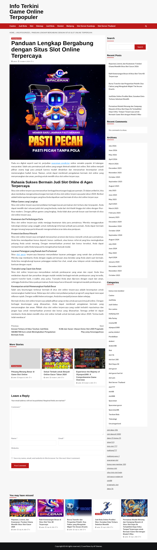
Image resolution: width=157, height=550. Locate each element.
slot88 (111, 391)
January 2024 (114, 262)
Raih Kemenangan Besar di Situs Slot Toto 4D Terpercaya (127, 75)
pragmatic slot (112, 485)
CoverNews (86, 546)
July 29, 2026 (23, 529)
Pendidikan (113, 337)
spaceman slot (112, 460)
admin (15, 61)
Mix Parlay (113, 318)
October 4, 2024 (25, 61)
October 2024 (114, 231)
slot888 (112, 396)
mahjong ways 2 (113, 456)
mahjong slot (114, 314)
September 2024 (115, 235)
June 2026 (113, 150)
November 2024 (115, 226)
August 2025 (114, 186)
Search (111, 38)
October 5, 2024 (56, 377)
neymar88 (113, 323)
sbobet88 (113, 346)
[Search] (146, 26)
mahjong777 (112, 450)
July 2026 (112, 146)
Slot (31, 26)
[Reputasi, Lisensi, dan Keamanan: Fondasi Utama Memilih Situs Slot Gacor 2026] (23, 508)
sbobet (111, 341)
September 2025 (115, 181)
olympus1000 (114, 327)
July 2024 (112, 244)
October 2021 (114, 275)
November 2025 (115, 173)
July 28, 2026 (50, 527)
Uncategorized (16, 38)
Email (61, 438)
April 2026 (113, 159)
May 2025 (113, 199)
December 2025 (115, 168)
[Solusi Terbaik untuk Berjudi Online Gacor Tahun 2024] (57, 358)
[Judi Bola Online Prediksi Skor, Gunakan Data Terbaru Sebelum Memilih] (106, 508)
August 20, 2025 (23, 377)
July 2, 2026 (134, 537)
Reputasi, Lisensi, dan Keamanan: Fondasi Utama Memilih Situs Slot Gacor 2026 (125, 65)
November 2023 (115, 271)
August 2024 (114, 239)
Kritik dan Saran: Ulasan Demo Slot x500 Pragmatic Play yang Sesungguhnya (81, 329)
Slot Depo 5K (114, 364)
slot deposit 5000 (114, 434)
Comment (16, 407)
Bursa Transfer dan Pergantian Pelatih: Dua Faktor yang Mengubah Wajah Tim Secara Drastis (126, 86)
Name (14, 438)
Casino (13, 26)
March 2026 (113, 164)
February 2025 (115, 213)
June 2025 (113, 195)
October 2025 (114, 177)
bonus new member (116, 291)
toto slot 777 (112, 446)
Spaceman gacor (115, 405)
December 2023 (115, 266)
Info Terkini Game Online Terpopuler (26, 11)
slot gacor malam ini (115, 476)
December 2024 (115, 222)
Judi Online (113, 304)
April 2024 (113, 257)
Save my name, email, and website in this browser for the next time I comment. (47, 458)
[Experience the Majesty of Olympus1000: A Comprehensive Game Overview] (89, 358)
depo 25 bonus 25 (114, 438)
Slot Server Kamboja (86, 26)
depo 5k (110, 489)
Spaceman (113, 401)
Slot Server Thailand (106, 26)
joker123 (110, 442)
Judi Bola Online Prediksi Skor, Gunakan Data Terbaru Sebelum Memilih (126, 97)
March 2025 (113, 208)
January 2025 (114, 217)
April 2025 (113, 204)
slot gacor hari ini (116, 373)
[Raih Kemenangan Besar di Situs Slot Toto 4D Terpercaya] (50, 508)
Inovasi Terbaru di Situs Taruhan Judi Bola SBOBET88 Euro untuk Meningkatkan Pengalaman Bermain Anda (33, 330)
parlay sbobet (114, 332)
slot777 (112, 387)
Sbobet (60, 26)
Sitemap (39, 26)
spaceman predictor (60, 163)
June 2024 (113, 248)
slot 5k (111, 355)
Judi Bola (23, 26)
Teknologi (113, 419)
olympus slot (112, 468)
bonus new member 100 (116, 464)
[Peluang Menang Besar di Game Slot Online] (25, 358)
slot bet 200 (113, 359)
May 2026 (113, 155)
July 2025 (112, 190)
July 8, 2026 (106, 527)
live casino (113, 309)
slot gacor (21, 254)
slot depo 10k (112, 430)
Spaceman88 (114, 410)
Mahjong (70, 26)
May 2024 (113, 253)
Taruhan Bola (114, 414)
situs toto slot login (114, 472)
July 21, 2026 (78, 529)
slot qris (112, 378)
